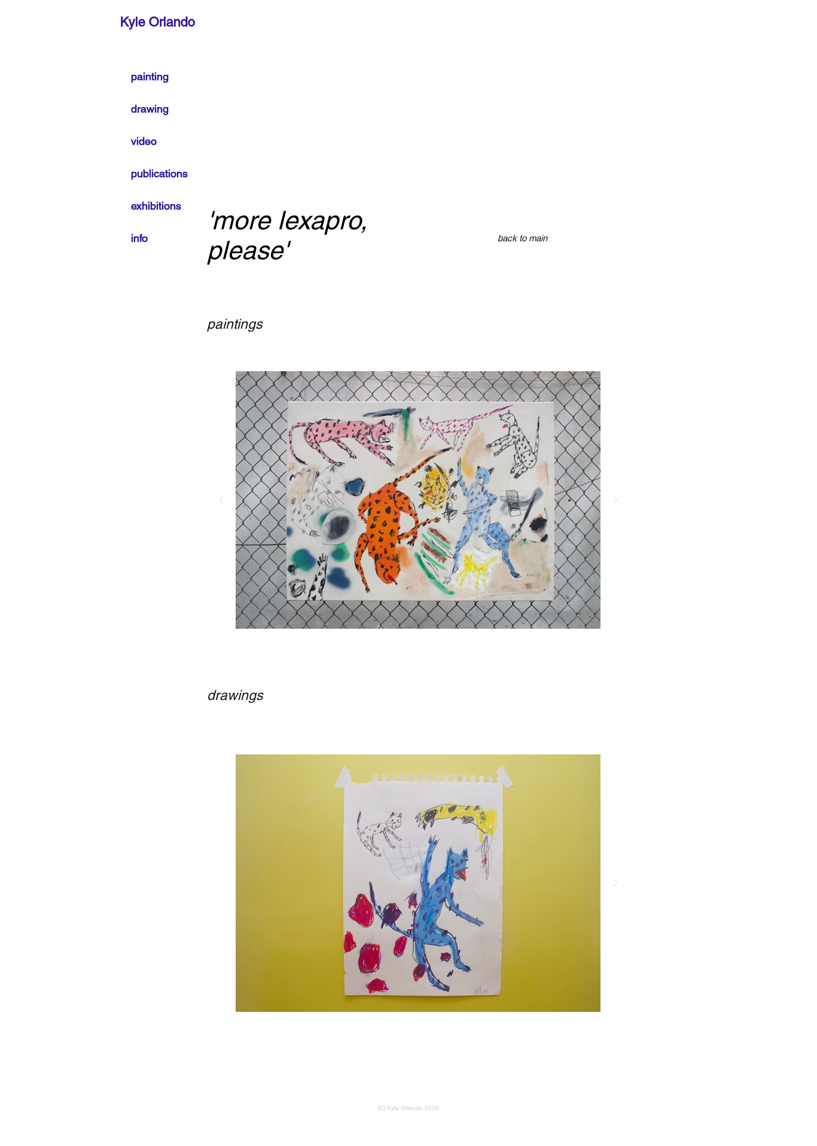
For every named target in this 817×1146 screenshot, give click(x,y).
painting (150, 76)
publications (159, 173)
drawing (150, 108)
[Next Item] (614, 500)
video (144, 141)
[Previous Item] (221, 500)
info (139, 238)
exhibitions (156, 205)
